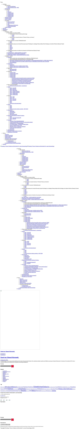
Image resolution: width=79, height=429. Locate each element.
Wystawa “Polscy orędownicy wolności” (18, 126)
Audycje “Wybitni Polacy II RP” (16, 125)
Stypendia (4, 377)
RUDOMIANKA (13, 62)
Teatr (20, 390)
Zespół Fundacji (8, 18)
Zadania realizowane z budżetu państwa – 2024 (19, 67)
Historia (60, 386)
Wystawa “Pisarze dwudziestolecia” (17, 121)
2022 (13, 36)
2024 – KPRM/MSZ (14, 94)
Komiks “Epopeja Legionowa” (15, 127)
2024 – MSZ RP (13, 118)
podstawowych (10, 140)
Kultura (8, 104)
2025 (11, 46)
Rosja (5, 390)
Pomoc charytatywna (6, 376)
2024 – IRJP (12, 97)
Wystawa (48, 390)
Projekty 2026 (12, 72)
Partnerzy (4, 373)
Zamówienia (7, 8)
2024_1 (11, 47)
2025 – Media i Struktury (15, 91)
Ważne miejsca (8, 137)
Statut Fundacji (8, 27)
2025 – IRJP (12, 96)
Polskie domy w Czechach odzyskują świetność (21, 81)
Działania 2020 (10, 13)
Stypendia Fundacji (14, 390)
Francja (56, 386)
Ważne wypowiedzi (9, 135)
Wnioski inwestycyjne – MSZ (13, 7)
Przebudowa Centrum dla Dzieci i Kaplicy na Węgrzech (23, 82)
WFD (30, 390)
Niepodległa (53, 388)
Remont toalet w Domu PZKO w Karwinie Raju (21, 83)
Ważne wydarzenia (8, 136)
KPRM (6, 388)
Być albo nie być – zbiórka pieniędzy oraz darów (16, 52)
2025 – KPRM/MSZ (14, 93)
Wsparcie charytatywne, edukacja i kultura (15, 115)
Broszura (7, 134)
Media (8, 86)
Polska (56, 388)
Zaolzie (51, 390)
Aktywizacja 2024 (13, 114)
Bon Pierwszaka (20, 386)
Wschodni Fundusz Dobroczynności (14, 130)
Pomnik (4, 375)
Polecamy (4, 374)
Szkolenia (4, 378)
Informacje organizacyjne (6, 371)
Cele (8, 10)
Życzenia (4, 381)
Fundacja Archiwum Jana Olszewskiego (13, 143)
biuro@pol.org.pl (2, 395)
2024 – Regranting (13, 90)
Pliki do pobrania (10, 22)
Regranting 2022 (13, 70)
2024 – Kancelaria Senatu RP (15, 117)
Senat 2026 (12, 111)
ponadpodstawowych (11, 141)
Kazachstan (73, 387)
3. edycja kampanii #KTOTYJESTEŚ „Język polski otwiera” (21, 122)
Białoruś (14, 387)
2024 (11, 107)
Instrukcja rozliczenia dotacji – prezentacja (18, 85)
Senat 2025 (12, 64)
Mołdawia (39, 388)
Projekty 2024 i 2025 (14, 73)
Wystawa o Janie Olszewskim (11, 138)
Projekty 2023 (12, 74)
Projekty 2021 (12, 76)
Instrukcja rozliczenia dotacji (15, 103)
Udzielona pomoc (10, 129)
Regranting (2, 390)
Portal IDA (12, 128)
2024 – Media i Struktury (15, 92)
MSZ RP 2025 (12, 112)
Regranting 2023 (13, 69)
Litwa (20, 389)
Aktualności (5, 29)
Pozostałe (9, 119)
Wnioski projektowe (11, 6)
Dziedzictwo (9, 63)
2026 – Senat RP (13, 87)
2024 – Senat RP (13, 100)
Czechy (30, 387)
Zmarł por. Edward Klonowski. (7, 351)
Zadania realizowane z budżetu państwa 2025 (19, 65)
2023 (13, 35)
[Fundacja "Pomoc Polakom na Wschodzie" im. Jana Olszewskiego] (27, 146)
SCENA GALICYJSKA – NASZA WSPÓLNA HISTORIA (18, 54)
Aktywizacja (9, 110)
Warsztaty (27, 390)
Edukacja (46, 387)
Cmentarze (25, 387)
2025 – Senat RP (13, 89)
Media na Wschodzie (11, 26)
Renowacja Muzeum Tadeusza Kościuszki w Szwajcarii (23, 79)
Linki (8, 24)
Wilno (34, 390)
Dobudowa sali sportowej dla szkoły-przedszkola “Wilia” (23, 78)
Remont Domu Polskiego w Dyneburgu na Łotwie (21, 80)
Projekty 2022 (12, 75)
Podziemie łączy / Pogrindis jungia (16, 123)
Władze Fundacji (8, 17)
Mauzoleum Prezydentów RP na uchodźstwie (16, 53)
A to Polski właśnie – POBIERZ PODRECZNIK (19, 124)
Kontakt (4, 144)
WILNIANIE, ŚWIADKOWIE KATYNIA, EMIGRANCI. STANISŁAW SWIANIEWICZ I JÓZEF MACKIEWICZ (31, 60)
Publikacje (9, 57)
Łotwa (54, 390)
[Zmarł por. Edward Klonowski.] (20, 349)
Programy (9, 11)
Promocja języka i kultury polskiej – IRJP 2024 (19, 108)
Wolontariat (38, 390)
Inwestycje (65, 386)
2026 (11, 44)
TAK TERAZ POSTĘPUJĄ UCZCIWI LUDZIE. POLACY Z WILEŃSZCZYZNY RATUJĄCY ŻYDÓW (29, 61)
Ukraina (23, 390)
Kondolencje (2, 353)
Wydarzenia (4, 380)
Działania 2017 (10, 16)
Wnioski (4, 28)
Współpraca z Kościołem (12, 132)
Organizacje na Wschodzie (12, 25)
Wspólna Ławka (43, 390)
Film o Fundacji (8, 19)
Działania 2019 (10, 14)
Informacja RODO (11, 21)
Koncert (2, 388)
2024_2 (11, 48)
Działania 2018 (10, 15)
